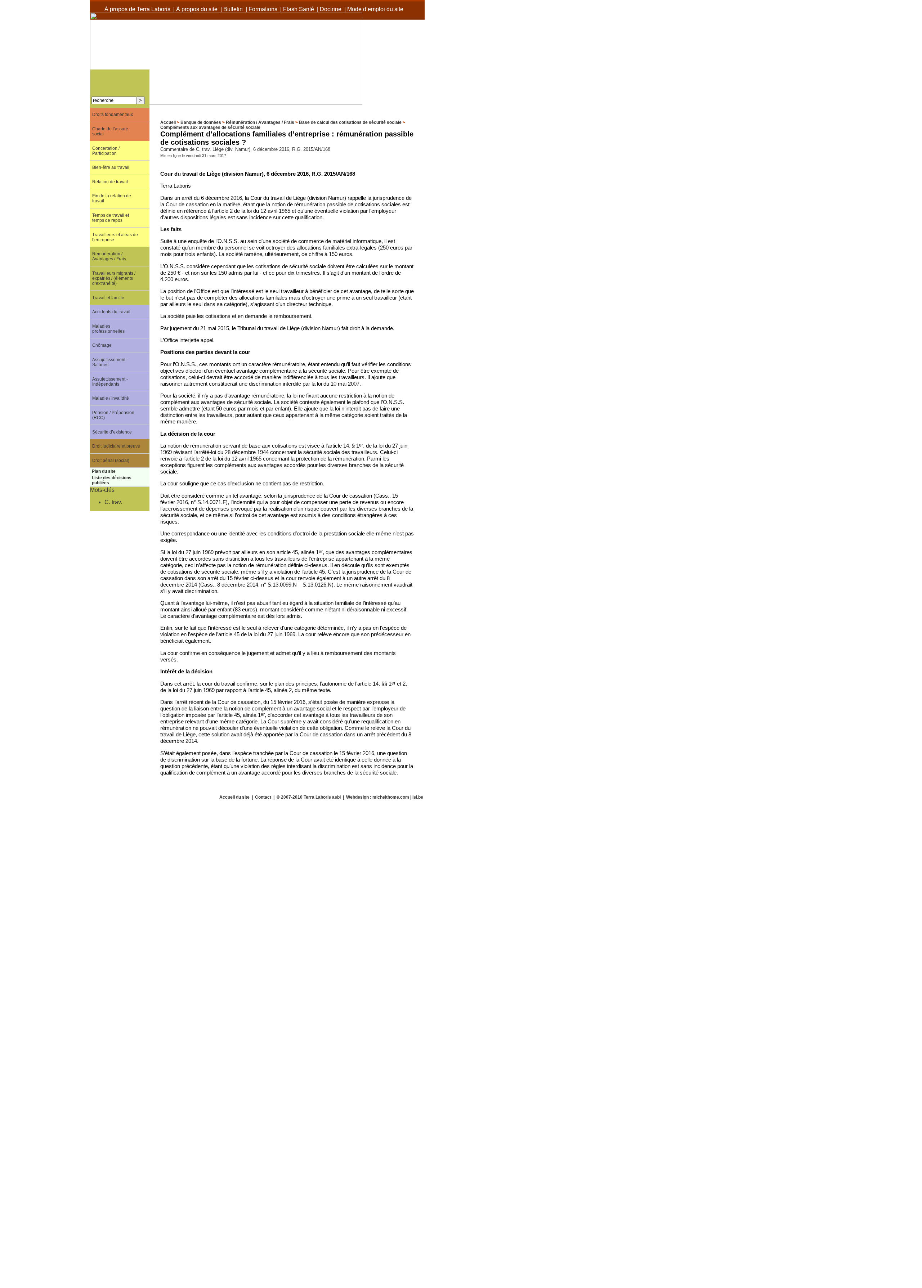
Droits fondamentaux (112, 114)
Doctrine (330, 9)
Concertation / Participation (106, 151)
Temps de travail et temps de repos (110, 218)
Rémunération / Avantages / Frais (260, 122)
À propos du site (197, 9)
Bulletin (233, 9)
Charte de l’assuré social (110, 131)
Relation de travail (110, 181)
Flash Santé (298, 9)
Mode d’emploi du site (375, 9)
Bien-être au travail (110, 167)
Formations (263, 9)
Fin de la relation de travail (111, 198)
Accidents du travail (111, 311)
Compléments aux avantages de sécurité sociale (210, 127)
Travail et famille (108, 297)
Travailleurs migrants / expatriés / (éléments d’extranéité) (113, 278)
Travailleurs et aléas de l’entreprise (115, 237)
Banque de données (200, 122)
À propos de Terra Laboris (137, 9)
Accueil (168, 122)
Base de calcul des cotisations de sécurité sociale (350, 122)
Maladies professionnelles (108, 329)
